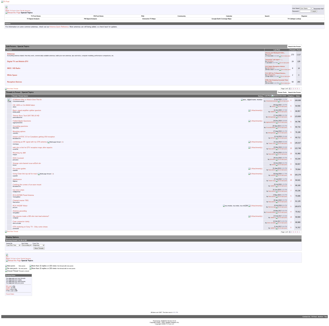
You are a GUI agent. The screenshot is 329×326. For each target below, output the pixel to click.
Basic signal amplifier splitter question (27, 110)
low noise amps (18, 190)
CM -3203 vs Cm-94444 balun (24, 105)
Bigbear (15, 181)
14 (291, 217)
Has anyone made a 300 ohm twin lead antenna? (31, 216)
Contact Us (306, 316)
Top (325, 316)
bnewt (14, 165)
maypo (15, 154)
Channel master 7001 (21, 200)
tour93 (269, 54)
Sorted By (9, 243)
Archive (320, 316)
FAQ (142, 16)
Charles (269, 81)
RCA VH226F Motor (20, 206)
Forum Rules (10, 294)
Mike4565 (16, 128)
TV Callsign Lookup (294, 19)
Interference (17, 179)
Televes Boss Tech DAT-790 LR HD (26, 116)
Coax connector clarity (21, 221)
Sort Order (24, 243)
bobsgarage (271, 117)
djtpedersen (271, 68)
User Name (295, 8)
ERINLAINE (16, 112)
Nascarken (271, 149)
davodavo (270, 61)
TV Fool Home (36, 16)
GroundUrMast (270, 127)
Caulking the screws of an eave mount (27, 185)
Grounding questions (20, 126)
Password (295, 11)
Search (267, 16)
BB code (8, 286)
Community (182, 16)
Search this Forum (294, 46)
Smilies (8, 287)
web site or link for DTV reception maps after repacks (32, 147)
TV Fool (12, 10)
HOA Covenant (18, 158)
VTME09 (15, 218)
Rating (260, 96)
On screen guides (19, 169)
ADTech (272, 138)
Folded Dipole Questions (22, 121)
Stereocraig (271, 207)
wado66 (15, 170)
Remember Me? (319, 9)
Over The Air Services (23, 10)
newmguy (16, 144)
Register (304, 16)
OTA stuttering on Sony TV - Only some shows (30, 227)
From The (36, 243)
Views (298, 96)
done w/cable (17, 223)
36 (291, 175)
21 (291, 143)
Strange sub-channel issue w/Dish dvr (27, 163)
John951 (15, 133)
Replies (290, 96)
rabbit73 (272, 111)
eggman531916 (17, 122)
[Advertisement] (164, 36)
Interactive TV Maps (149, 19)
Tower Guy (271, 143)
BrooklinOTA (17, 138)
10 (291, 154)
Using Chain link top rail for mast (25, 174)
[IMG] (8, 289)
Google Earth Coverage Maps (221, 19)
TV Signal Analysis (33, 19)
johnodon (15, 160)
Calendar (229, 16)
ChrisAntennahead (18, 101)
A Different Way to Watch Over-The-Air (27, 100)
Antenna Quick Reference (59, 27)
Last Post (268, 95)
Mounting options (19, 131)
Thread (14, 96)
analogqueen (271, 75)
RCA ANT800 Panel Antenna (23, 195)
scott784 (15, 149)
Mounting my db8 (19, 153)
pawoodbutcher (17, 117)
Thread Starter (23, 96)
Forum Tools (282, 92)
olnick (14, 107)
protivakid (16, 228)
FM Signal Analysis (90, 19)
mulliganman (16, 191)
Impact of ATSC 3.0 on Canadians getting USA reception (34, 137)
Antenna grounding (20, 211)
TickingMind (16, 197)
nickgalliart (16, 212)
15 (291, 116)
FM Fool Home (98, 16)
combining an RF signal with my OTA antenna (30, 142)
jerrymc (15, 207)
